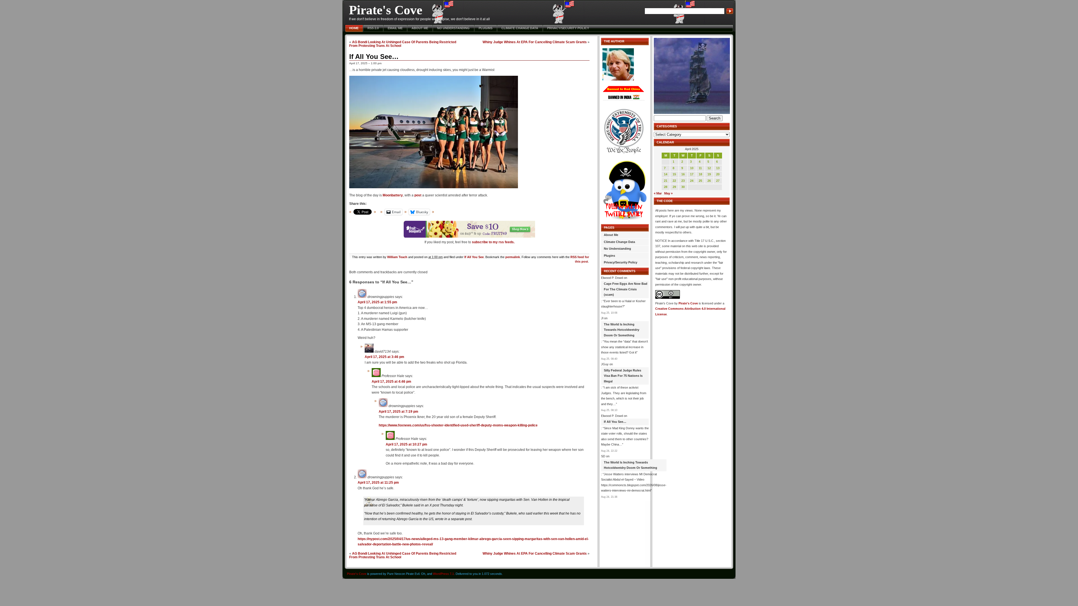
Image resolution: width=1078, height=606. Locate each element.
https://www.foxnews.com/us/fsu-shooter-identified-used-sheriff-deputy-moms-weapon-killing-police (458, 425)
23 (683, 180)
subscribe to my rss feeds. (493, 242)
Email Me (395, 28)
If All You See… (374, 56)
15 (674, 174)
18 (700, 174)
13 (718, 168)
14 (665, 174)
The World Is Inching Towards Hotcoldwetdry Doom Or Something (621, 330)
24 (691, 180)
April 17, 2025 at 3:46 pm (384, 357)
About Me (420, 28)
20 (718, 174)
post (417, 195)
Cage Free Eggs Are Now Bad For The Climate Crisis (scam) (625, 289)
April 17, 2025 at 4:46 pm (391, 382)
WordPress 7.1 (443, 573)
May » (668, 193)
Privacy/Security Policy (568, 28)
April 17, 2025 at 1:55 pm (377, 302)
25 (700, 180)
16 (683, 174)
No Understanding (453, 28)
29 (674, 187)
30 (683, 187)
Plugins (485, 28)
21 (665, 180)
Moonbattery (393, 195)
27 (718, 180)
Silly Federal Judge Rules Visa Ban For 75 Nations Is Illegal (623, 376)
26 (709, 180)
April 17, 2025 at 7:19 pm (398, 412)
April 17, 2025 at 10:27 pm (406, 444)
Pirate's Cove (385, 10)
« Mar (658, 193)
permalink (512, 257)
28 (665, 187)
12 (709, 168)
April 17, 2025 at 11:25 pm (378, 483)
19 (709, 174)
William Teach (397, 257)
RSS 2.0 (373, 28)
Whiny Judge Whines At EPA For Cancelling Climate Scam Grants (535, 42)
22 (674, 180)
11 (700, 168)
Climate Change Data (519, 28)
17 (691, 174)
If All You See (474, 257)
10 (691, 168)
